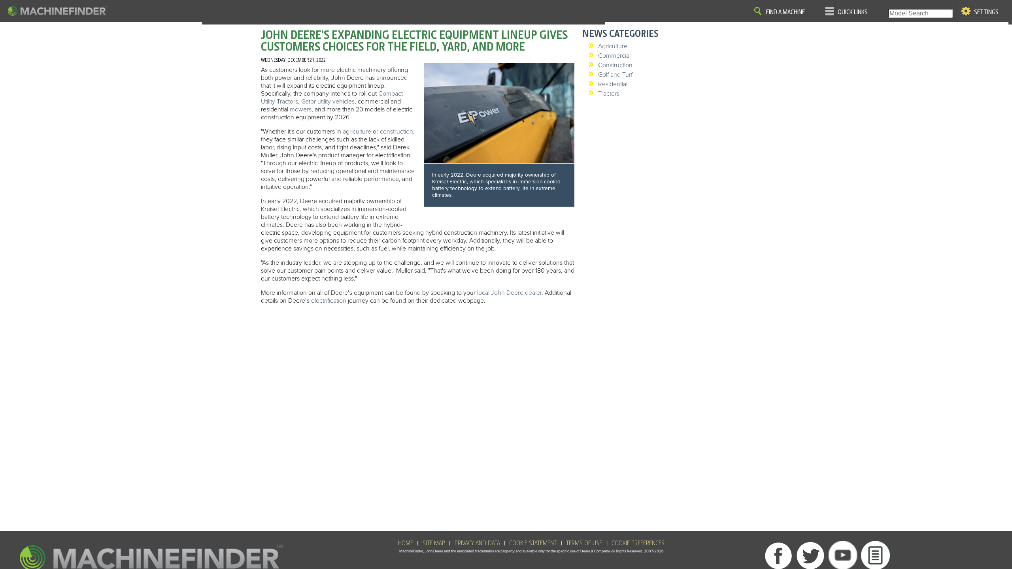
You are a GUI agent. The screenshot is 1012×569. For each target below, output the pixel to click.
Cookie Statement (533, 543)
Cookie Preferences (638, 543)
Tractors (608, 94)
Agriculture (612, 46)
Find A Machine (785, 12)
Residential (612, 84)
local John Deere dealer (509, 293)
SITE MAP (434, 543)
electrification (328, 301)
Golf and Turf (615, 75)
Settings (986, 12)
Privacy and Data (477, 543)
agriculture (357, 132)
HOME (405, 543)
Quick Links (853, 12)
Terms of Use (584, 543)
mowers (301, 109)
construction (396, 132)
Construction (615, 65)
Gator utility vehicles (328, 102)
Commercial (614, 56)
